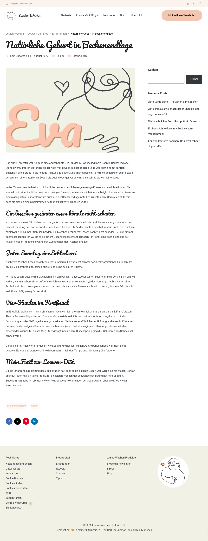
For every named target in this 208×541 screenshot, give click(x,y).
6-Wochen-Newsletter (118, 463)
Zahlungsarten (14, 507)
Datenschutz (13, 468)
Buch (123, 15)
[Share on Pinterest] (26, 421)
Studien (60, 473)
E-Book (110, 468)
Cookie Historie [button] (14, 478)
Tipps (59, 478)
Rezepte (60, 468)
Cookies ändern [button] (14, 483)
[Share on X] (17, 421)
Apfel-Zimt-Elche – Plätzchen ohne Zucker (173, 101)
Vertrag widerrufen (16, 503)
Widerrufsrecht (14, 497)
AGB (8, 493)
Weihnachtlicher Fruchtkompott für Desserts (174, 121)
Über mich (137, 15)
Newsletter (109, 15)
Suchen (153, 69)
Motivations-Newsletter (181, 15)
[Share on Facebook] (9, 421)
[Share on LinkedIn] (34, 421)
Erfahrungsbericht (16, 405)
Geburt (34, 405)
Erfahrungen (80, 55)
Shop (109, 473)
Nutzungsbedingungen (19, 463)
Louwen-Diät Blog (86, 15)
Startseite (65, 15)
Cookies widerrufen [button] (17, 488)
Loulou (61, 55)
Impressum (12, 473)
